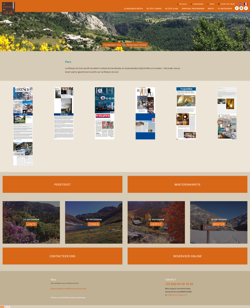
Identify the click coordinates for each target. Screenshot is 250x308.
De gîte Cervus (154, 9)
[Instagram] (241, 8)
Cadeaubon (197, 4)
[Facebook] (237, 8)
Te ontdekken (225, 9)
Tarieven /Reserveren (193, 9)
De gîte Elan (171, 9)
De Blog (183, 4)
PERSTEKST (62, 184)
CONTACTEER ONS (62, 256)
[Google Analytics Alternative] (5, 306)
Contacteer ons (112, 44)
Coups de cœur (227, 4)
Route (211, 9)
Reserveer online (137, 44)
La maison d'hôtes (133, 9)
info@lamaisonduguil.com (177, 295)
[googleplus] (246, 8)
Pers (211, 4)
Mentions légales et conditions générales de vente (68, 289)
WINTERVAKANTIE (187, 184)
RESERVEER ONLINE (187, 256)
